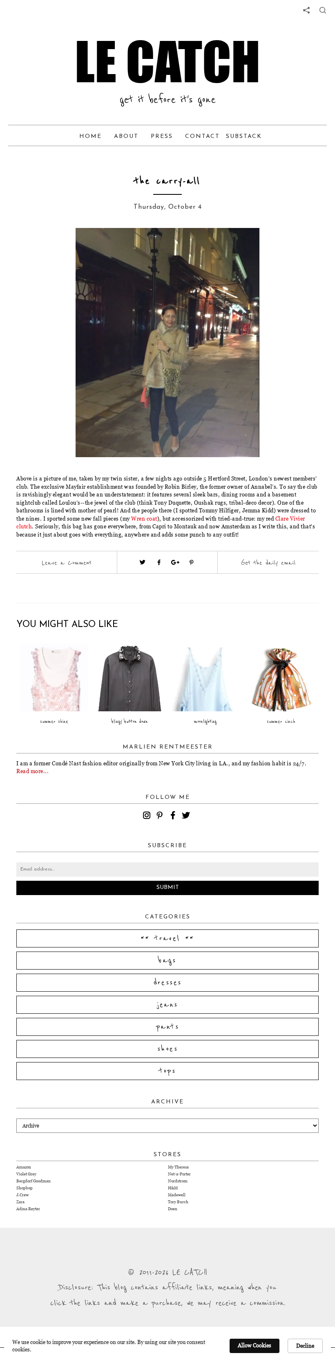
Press (162, 136)
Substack (244, 136)
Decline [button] (305, 1345)
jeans (167, 1005)
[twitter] (187, 816)
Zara (20, 1201)
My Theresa (178, 1167)
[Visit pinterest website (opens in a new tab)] (63, 246)
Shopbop (24, 1188)
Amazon (23, 1167)
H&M (173, 1188)
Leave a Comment (67, 563)
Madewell (176, 1195)
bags (167, 960)
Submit (167, 887)
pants (167, 1027)
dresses (168, 983)
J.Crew (22, 1195)
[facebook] (174, 816)
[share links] (306, 10)
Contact (202, 136)
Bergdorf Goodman (33, 1181)
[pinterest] (161, 816)
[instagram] (148, 816)
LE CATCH (167, 61)
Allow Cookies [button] (254, 1345)
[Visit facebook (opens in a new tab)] (158, 562)
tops (167, 1071)
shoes (167, 1049)
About (126, 136)
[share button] (323, 10)
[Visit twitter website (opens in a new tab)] (142, 562)
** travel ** (167, 938)
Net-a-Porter (179, 1174)
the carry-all (167, 181)
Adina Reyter (28, 1208)
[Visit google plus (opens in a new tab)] (175, 562)
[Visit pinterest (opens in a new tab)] (191, 562)
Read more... (32, 771)
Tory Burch (178, 1201)
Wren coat (144, 518)
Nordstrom (178, 1181)
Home (90, 136)
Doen (172, 1208)
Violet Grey (26, 1174)
